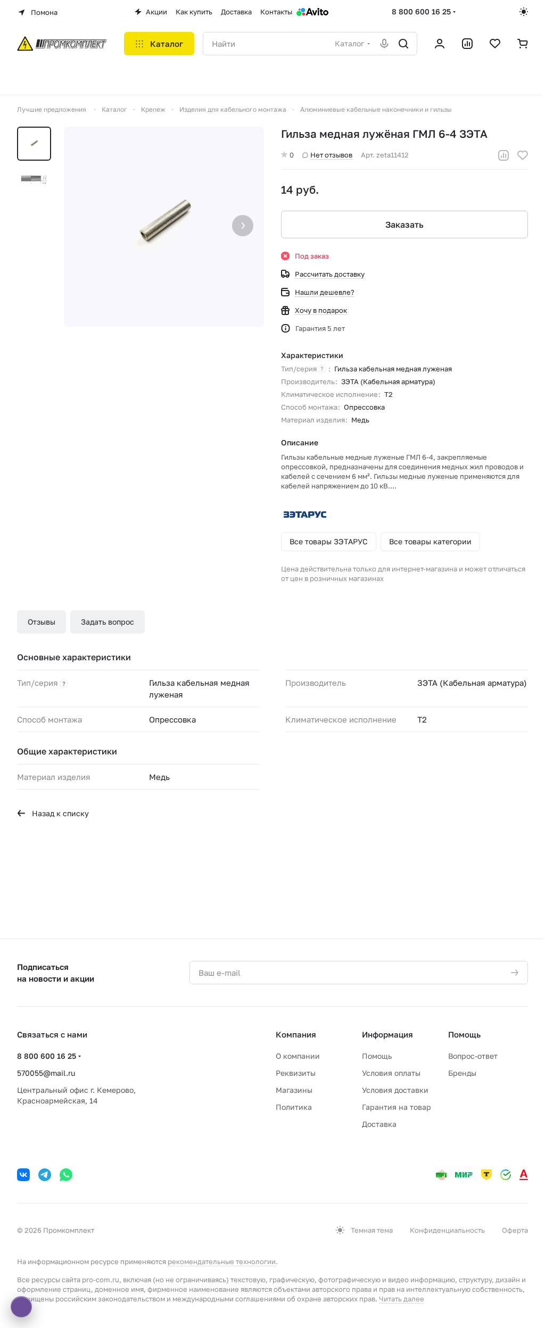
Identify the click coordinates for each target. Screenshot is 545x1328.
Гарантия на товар (396, 1106)
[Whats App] (66, 1174)
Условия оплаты (391, 1072)
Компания (296, 1034)
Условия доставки (395, 1089)
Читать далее (401, 1298)
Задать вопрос (107, 621)
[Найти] (403, 43)
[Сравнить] (503, 155)
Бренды (462, 1072)
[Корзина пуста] (522, 43)
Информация (387, 1034)
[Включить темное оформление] (523, 11)
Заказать (404, 224)
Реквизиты (296, 1072)
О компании (298, 1055)
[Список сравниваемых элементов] (467, 43)
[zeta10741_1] (164, 227)
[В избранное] (522, 155)
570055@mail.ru (46, 1072)
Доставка (379, 1123)
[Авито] (312, 11)
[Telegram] (44, 1174)
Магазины (294, 1089)
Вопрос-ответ (473, 1055)
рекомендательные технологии (222, 1261)
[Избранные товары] (495, 43)
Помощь (377, 1055)
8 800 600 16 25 (421, 11)
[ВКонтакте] (23, 1174)
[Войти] (439, 43)
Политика (294, 1106)
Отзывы (41, 621)
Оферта (515, 1230)
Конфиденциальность (447, 1230)
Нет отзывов (331, 155)
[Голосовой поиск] (384, 43)
